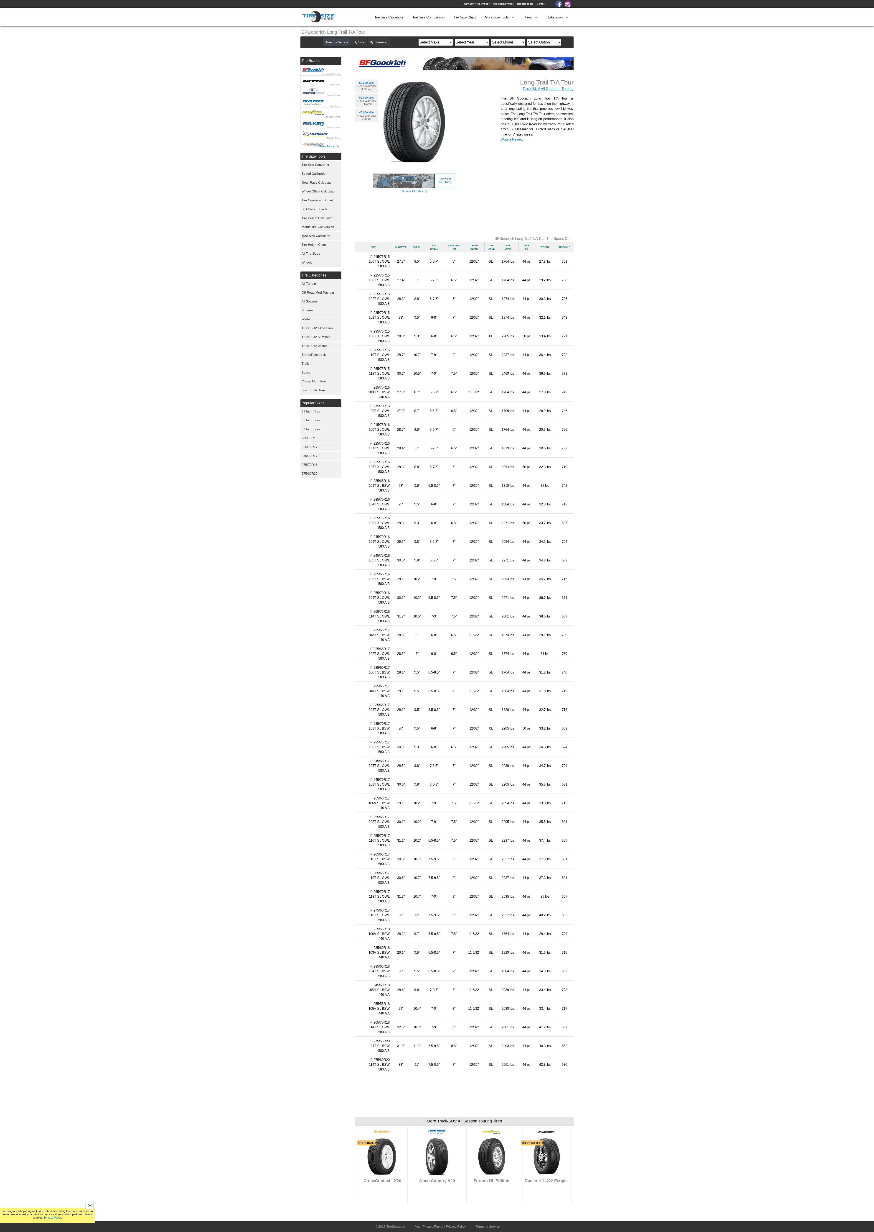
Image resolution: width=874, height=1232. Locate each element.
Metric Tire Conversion (318, 227)
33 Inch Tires (311, 411)
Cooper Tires (333, 95)
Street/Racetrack (314, 354)
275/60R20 (310, 473)
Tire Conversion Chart (317, 200)
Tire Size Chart (465, 17)
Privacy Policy (52, 1217)
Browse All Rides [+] (414, 191)
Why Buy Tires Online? (477, 4)
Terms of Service (488, 1226)
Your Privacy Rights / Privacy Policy (440, 1226)
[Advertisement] (464, 215)
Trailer (306, 363)
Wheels (307, 262)
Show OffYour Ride (445, 180)
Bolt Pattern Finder (315, 209)
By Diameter (379, 42)
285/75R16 (310, 438)
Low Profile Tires (313, 390)
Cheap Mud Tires (314, 381)
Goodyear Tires (332, 116)
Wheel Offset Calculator (319, 191)
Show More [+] (328, 146)
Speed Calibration (314, 173)
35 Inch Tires (311, 420)
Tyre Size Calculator (316, 236)
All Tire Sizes (311, 253)
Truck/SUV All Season (317, 328)
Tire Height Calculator (317, 218)
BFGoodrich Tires (331, 74)
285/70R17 (310, 456)
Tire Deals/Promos (503, 4)
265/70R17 (310, 447)
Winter (306, 319)
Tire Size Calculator (388, 17)
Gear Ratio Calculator (317, 182)
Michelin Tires (333, 138)
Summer (308, 310)
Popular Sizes (313, 403)
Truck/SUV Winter (314, 346)
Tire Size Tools (313, 156)
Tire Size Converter (315, 164)
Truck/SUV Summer (316, 337)
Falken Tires (333, 127)
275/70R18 (310, 464)
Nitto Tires (335, 84)
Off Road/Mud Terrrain (318, 292)
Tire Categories (314, 275)
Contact (541, 4)
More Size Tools (497, 17)
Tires (529, 17)
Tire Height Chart (314, 244)
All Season (309, 301)
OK (90, 1205)
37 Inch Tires (311, 429)
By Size (359, 42)
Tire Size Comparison (428, 17)
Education (556, 17)
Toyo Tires (334, 106)
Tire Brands (311, 61)
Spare (306, 372)
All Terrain (309, 283)
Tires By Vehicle (336, 42)
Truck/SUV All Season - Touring (548, 89)
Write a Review (512, 139)
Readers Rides (525, 4)
